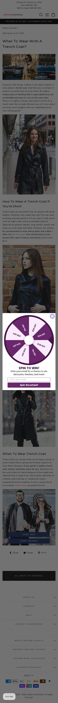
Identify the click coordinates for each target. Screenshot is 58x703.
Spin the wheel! (29, 384)
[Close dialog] (52, 316)
